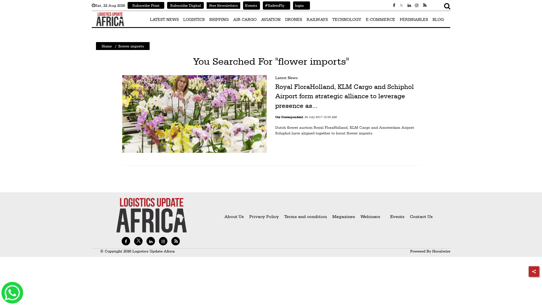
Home (107, 46)
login (298, 5)
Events (250, 5)
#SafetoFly (273, 5)
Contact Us (421, 216)
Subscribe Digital (185, 5)
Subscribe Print (145, 5)
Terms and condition (306, 216)
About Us (234, 216)
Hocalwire (441, 251)
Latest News (286, 77)
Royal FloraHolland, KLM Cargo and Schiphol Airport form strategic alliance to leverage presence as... (344, 96)
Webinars (370, 216)
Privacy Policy (264, 216)
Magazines (344, 216)
